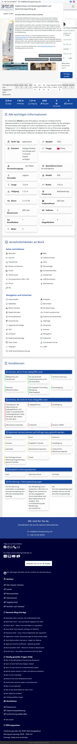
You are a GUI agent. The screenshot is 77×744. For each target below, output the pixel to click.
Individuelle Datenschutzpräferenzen (50, 55)
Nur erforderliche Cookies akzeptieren (37, 59)
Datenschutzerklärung (21, 37)
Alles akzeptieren (56, 59)
